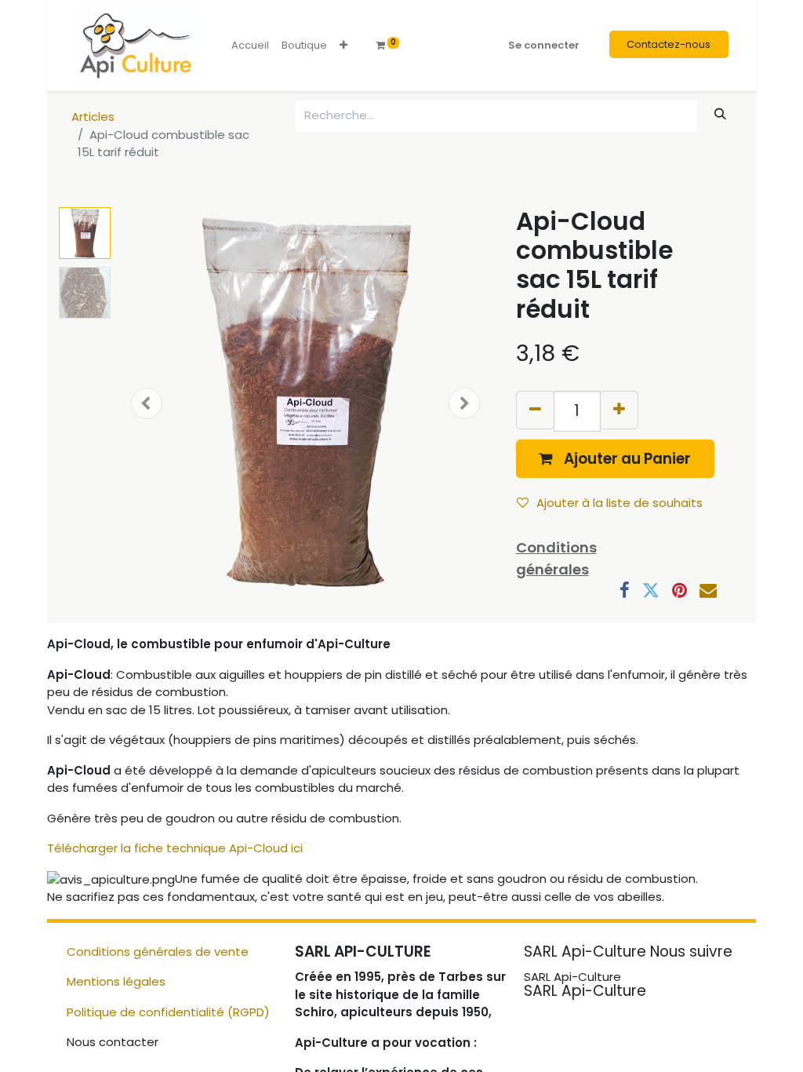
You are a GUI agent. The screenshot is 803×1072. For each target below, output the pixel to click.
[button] (343, 45)
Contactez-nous (668, 44)
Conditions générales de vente (158, 951)
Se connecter (544, 45)
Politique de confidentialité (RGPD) (168, 1012)
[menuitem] (250, 45)
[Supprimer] (535, 410)
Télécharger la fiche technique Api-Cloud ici (175, 848)
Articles (92, 116)
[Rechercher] (720, 114)
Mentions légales (116, 981)
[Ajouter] (619, 410)
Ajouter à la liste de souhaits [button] (619, 502)
